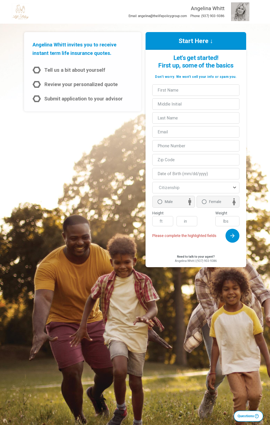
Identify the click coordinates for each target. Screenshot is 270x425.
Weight (221, 213)
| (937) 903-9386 (206, 261)
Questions (247, 416)
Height (157, 213)
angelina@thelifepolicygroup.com (162, 16)
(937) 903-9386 (212, 16)
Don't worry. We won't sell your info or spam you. (195, 77)
